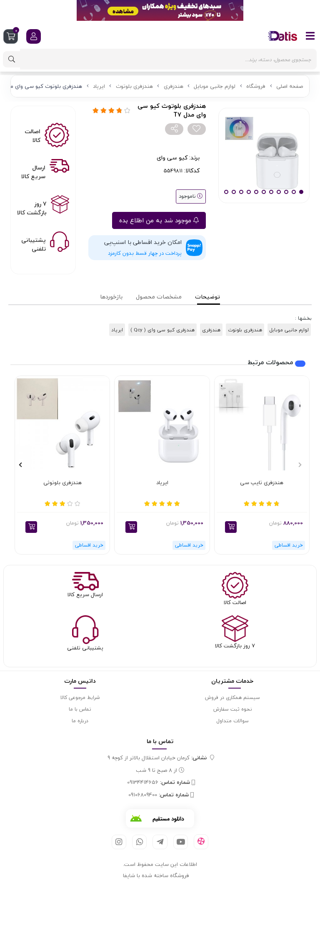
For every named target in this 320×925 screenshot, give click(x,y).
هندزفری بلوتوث (134, 86)
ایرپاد (99, 86)
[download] (160, 818)
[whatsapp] (139, 842)
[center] (11, 59)
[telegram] (159, 842)
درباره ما (80, 720)
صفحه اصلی (289, 86)
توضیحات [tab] (207, 296)
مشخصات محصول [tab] (159, 296)
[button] (231, 527)
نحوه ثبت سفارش (232, 709)
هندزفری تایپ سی (261, 483)
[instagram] (119, 842)
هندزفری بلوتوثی (62, 483)
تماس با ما (80, 709)
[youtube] (180, 842)
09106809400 (158, 795)
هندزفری (173, 86)
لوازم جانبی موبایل (214, 86)
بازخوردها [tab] (111, 296)
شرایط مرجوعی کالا (80, 697)
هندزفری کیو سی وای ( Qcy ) (162, 330)
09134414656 (158, 782)
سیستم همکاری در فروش (232, 697)
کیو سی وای (172, 157)
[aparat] (201, 841)
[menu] (310, 36)
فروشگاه (255, 86)
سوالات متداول (232, 720)
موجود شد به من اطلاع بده (156, 220)
